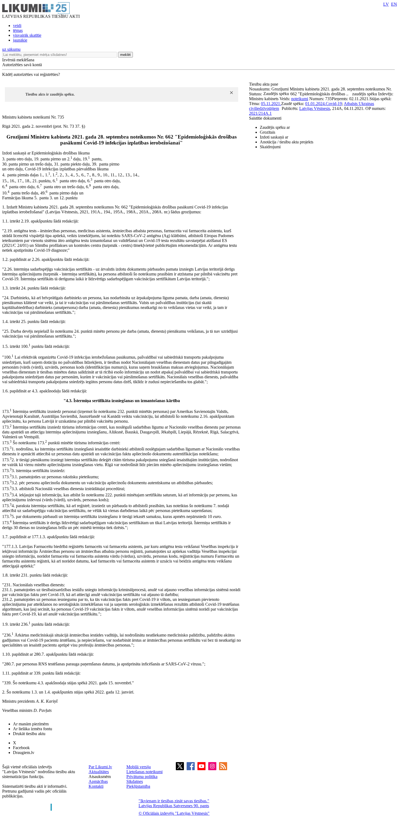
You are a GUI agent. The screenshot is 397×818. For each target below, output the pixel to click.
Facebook (21, 747)
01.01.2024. (315, 103)
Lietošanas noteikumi (144, 771)
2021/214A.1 (260, 113)
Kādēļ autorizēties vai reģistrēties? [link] (31, 74)
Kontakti (96, 786)
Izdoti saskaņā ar (274, 137)
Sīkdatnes (134, 781)
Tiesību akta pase (264, 84)
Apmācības (98, 781)
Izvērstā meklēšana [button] (18, 60)
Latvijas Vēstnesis (314, 108)
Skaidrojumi (270, 146)
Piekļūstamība (138, 786)
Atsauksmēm (100, 776)
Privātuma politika (141, 776)
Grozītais (267, 132)
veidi (17, 25)
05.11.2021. (271, 103)
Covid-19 (334, 103)
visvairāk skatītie (27, 35)
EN (394, 4)
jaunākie (20, 40)
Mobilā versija (138, 767)
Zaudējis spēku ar (275, 127)
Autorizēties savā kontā (22, 64)
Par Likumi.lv (100, 767)
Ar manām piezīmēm (31, 724)
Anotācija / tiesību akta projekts (286, 142)
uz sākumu (11, 49)
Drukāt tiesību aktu (29, 733)
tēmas (18, 30)
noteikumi (299, 98)
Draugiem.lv (23, 752)
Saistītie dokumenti (265, 118)
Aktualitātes (99, 771)
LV (386, 4)
